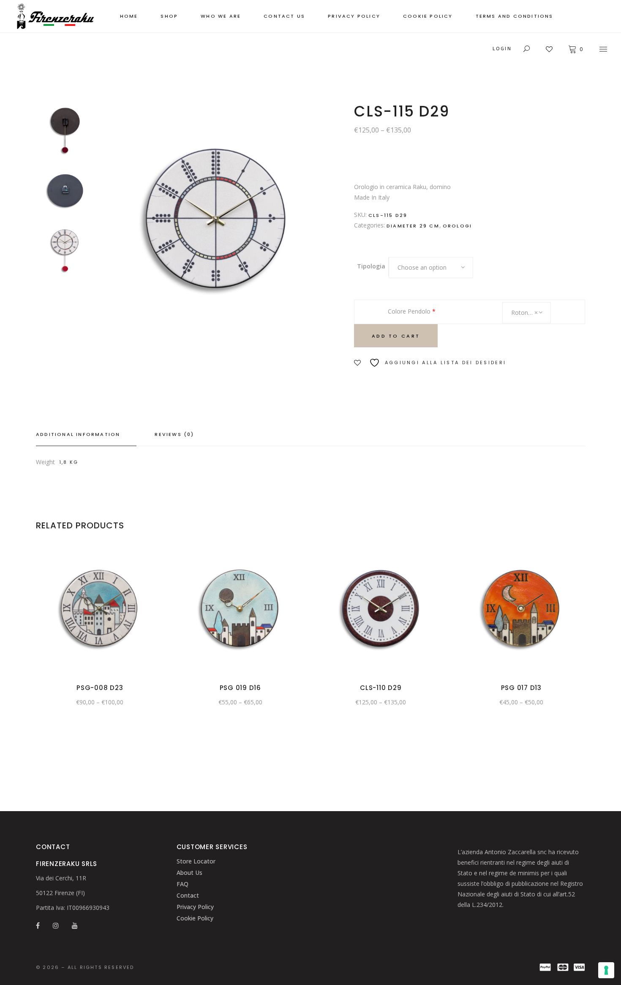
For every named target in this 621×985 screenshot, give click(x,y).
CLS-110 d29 (380, 687)
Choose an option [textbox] (422, 267)
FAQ (182, 884)
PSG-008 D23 (99, 687)
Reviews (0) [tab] (174, 434)
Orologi (457, 225)
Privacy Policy (195, 907)
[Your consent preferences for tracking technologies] (606, 970)
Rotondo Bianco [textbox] (530, 312)
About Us (189, 873)
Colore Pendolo (412, 311)
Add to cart (396, 336)
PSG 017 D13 (521, 687)
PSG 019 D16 (240, 687)
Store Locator (196, 861)
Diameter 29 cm (413, 225)
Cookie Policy (195, 918)
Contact (188, 895)
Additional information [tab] (78, 434)
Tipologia (371, 266)
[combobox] (431, 267)
